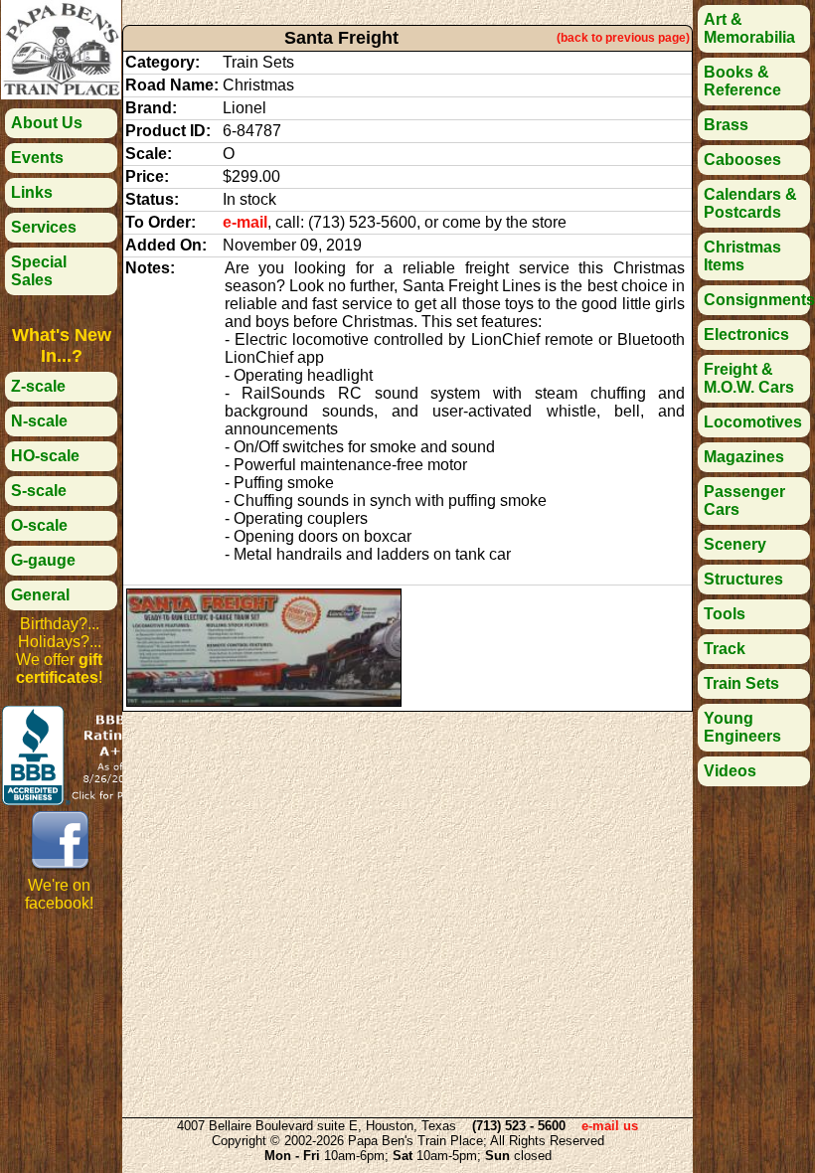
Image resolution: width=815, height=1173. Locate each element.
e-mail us (609, 1125)
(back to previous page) (623, 38)
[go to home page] (60, 93)
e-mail (245, 222)
